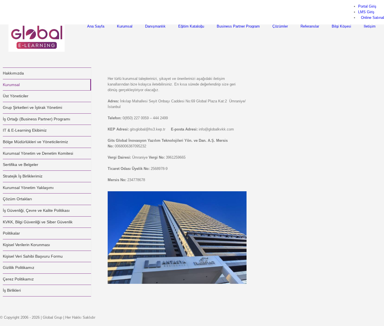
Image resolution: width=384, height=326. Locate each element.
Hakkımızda (13, 73)
